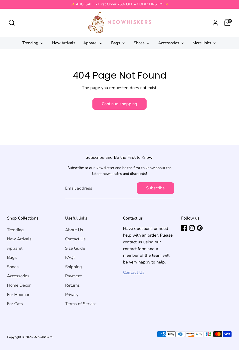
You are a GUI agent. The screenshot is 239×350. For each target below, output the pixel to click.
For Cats (15, 304)
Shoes (139, 43)
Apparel (90, 43)
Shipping (73, 267)
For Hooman (18, 294)
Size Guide (75, 248)
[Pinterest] (200, 228)
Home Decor (19, 285)
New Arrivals (63, 43)
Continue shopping (119, 104)
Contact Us (75, 239)
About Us (74, 230)
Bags (116, 43)
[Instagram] (192, 228)
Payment (73, 276)
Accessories (169, 43)
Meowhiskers (43, 337)
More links (202, 43)
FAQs (70, 257)
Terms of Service (81, 304)
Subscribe (155, 188)
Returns (72, 285)
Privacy (71, 294)
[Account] (215, 22)
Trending (30, 43)
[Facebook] (184, 228)
